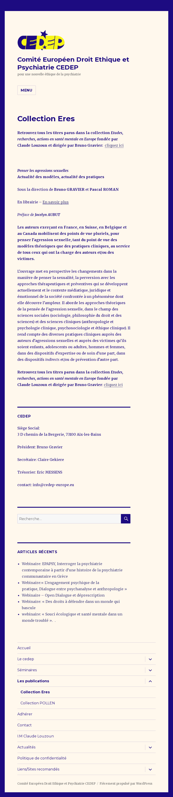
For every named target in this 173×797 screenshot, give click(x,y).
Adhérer (24, 714)
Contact (24, 725)
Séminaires (27, 670)
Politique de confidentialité (41, 758)
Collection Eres (35, 692)
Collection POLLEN (37, 703)
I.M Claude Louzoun (35, 736)
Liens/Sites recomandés (38, 769)
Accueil (24, 648)
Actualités (26, 747)
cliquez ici (114, 145)
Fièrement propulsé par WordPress (126, 784)
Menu (26, 90)
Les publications (33, 681)
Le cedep (25, 659)
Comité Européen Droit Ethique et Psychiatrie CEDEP (73, 63)
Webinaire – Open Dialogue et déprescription (63, 595)
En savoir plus (56, 202)
